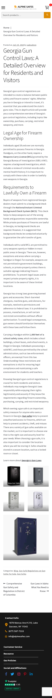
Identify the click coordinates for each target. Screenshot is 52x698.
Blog (16, 570)
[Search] (47, 15)
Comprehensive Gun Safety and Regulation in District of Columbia (14, 589)
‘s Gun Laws (31, 460)
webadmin (31, 45)
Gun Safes (21, 574)
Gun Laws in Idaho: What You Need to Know (39, 587)
